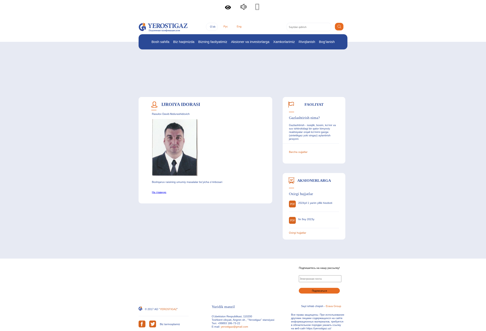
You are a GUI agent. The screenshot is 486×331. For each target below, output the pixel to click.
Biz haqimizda (183, 42)
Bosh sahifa (160, 42)
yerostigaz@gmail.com (234, 326)
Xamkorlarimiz (284, 42)
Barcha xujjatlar (298, 151)
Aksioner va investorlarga (250, 42)
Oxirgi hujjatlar (297, 232)
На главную (159, 192)
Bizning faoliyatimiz (212, 42)
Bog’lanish (327, 42)
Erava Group (333, 306)
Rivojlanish (307, 42)
